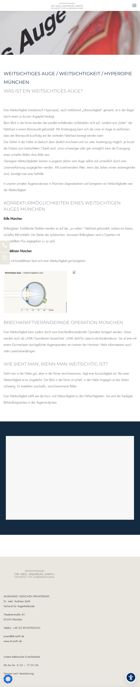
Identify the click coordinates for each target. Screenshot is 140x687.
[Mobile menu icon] (134, 5)
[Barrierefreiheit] (130, 677)
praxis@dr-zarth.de (14, 636)
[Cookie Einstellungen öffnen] (8, 682)
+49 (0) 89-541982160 (26, 628)
